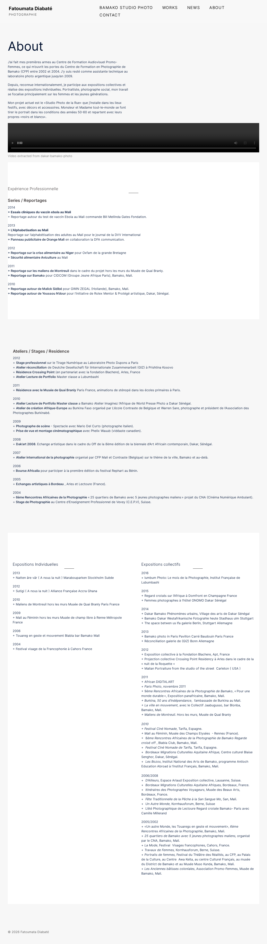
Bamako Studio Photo (126, 7)
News (193, 7)
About (217, 7)
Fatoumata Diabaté (30, 8)
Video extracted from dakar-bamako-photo (40, 156)
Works (170, 7)
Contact (110, 15)
